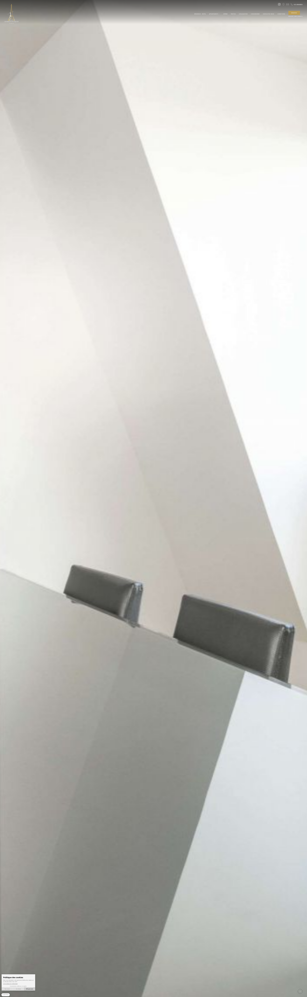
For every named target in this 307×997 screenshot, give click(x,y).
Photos (233, 14)
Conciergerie (255, 14)
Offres (225, 14)
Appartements (213, 14)
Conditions (281, 14)
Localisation (243, 14)
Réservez (294, 13)
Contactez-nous (268, 14)
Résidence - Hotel (200, 14)
